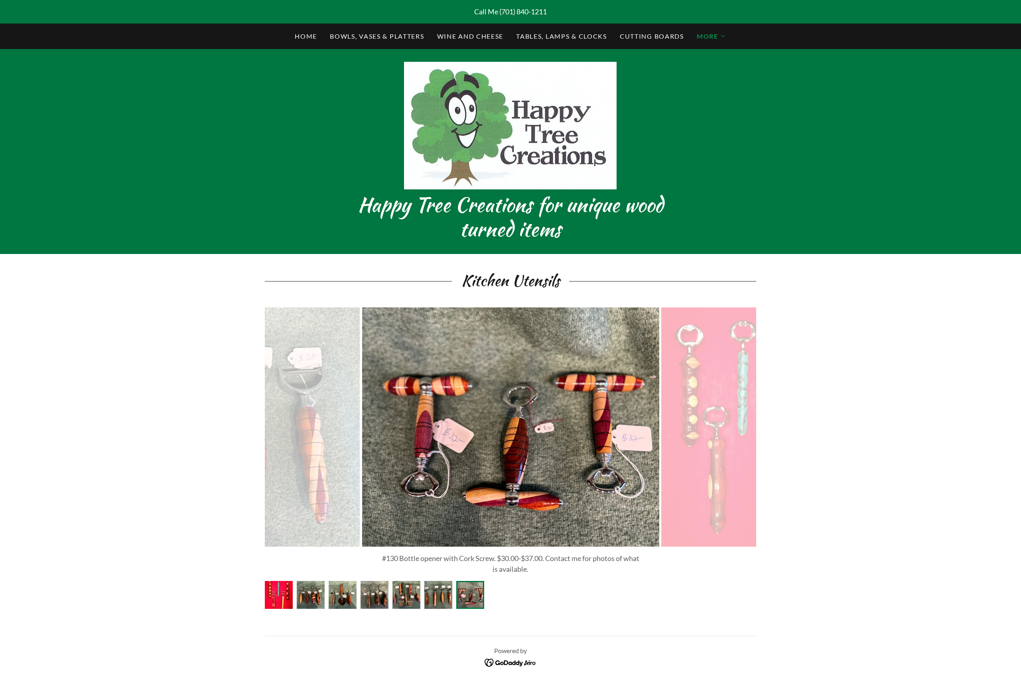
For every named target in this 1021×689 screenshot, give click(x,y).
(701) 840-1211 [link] (523, 11)
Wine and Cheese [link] (470, 36)
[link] (510, 124)
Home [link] (306, 36)
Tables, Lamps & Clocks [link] (561, 36)
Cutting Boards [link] (652, 36)
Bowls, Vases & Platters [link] (377, 36)
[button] (711, 36)
